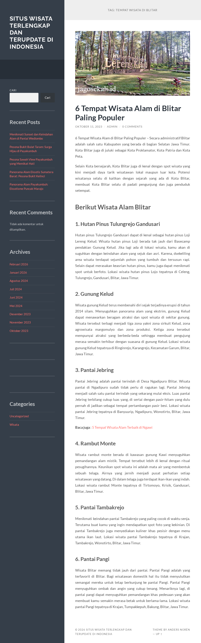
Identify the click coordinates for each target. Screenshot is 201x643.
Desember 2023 (20, 314)
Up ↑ (159, 634)
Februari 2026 (19, 264)
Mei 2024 (16, 306)
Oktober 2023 (19, 330)
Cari (13, 90)
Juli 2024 (16, 289)
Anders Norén (179, 629)
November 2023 (20, 322)
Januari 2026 (18, 272)
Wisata (14, 424)
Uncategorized (19, 416)
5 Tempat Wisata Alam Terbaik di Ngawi (122, 427)
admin (112, 126)
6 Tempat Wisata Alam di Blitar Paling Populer (128, 112)
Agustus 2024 (19, 280)
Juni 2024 (16, 297)
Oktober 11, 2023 (88, 126)
